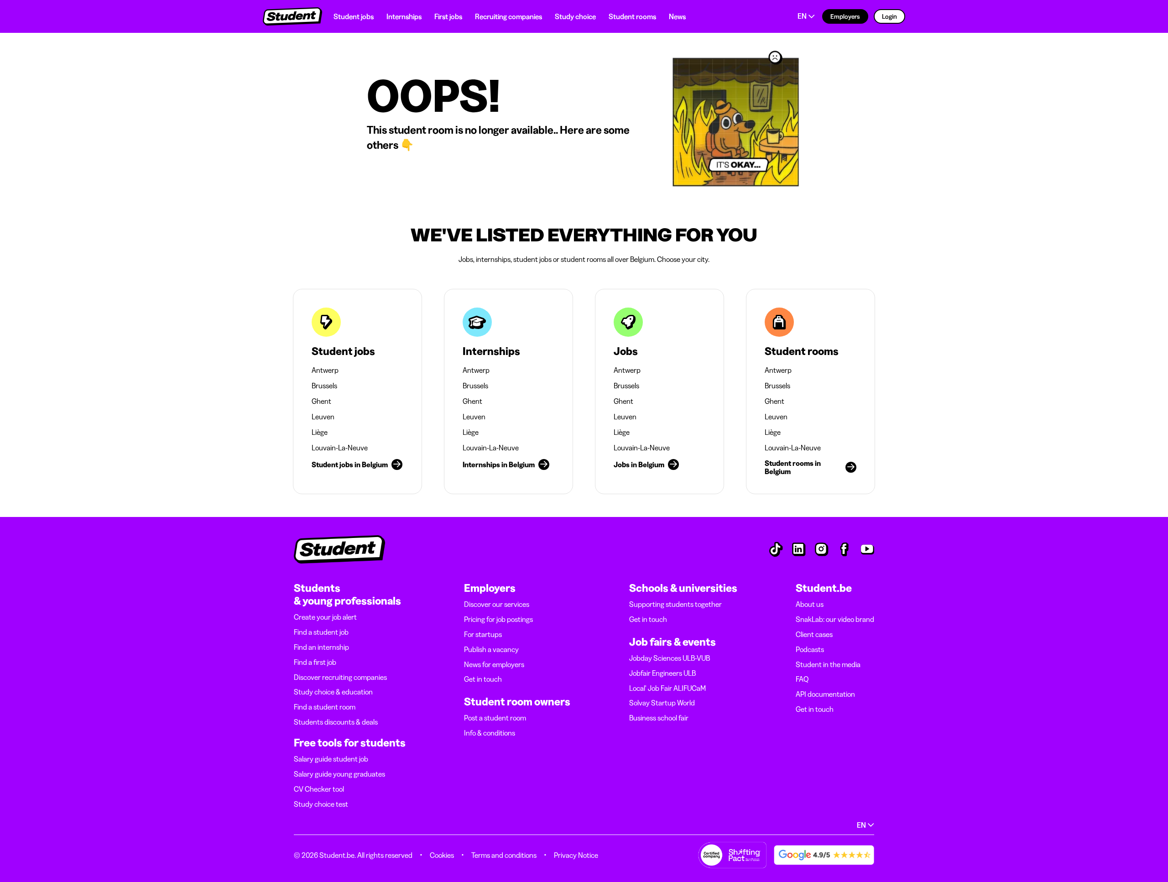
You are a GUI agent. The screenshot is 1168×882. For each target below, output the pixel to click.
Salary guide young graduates (339, 773)
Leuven (323, 416)
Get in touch (483, 679)
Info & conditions (489, 732)
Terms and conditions (504, 855)
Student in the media (828, 664)
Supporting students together (675, 604)
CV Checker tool (319, 788)
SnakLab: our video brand (835, 619)
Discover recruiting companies (340, 677)
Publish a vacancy (491, 649)
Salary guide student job (331, 758)
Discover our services (496, 604)
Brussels (324, 385)
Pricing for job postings (498, 619)
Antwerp (325, 370)
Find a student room (324, 706)
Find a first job (315, 662)
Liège (320, 432)
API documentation (825, 694)
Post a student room (495, 717)
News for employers (494, 664)
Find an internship (321, 647)
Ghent (321, 401)
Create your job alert (325, 616)
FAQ (802, 679)
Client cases (814, 634)
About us (810, 604)
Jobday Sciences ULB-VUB (669, 658)
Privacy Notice (576, 855)
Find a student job (321, 632)
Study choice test (321, 804)
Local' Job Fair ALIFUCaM (667, 688)
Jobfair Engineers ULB (662, 673)
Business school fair (658, 717)
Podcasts (810, 649)
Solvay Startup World (662, 702)
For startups (483, 634)
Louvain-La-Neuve (340, 447)
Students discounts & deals (336, 721)
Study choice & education (333, 691)
